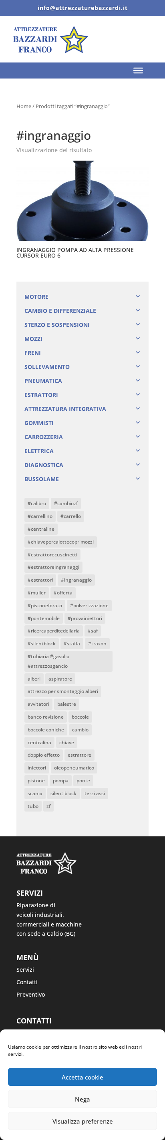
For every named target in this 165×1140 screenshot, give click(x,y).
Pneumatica (43, 381)
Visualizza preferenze (82, 1121)
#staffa (72, 643)
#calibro (37, 503)
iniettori (37, 767)
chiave (66, 742)
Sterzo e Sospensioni (57, 324)
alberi (34, 678)
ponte (83, 780)
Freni (32, 353)
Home (23, 106)
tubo (33, 806)
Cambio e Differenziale (60, 310)
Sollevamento (47, 367)
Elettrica (39, 451)
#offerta (63, 592)
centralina (39, 742)
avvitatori (38, 704)
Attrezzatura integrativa (65, 409)
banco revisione (46, 716)
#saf (93, 630)
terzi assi (95, 793)
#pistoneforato (45, 605)
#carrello (70, 516)
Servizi (25, 969)
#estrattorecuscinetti (52, 554)
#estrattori (40, 579)
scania (35, 793)
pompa (60, 780)
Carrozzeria (43, 437)
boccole (80, 716)
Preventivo (30, 994)
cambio (80, 729)
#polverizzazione (89, 605)
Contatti (27, 982)
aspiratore (60, 678)
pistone (36, 780)
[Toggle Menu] (138, 70)
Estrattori (41, 395)
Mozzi (33, 338)
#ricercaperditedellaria (54, 630)
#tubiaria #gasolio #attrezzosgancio (48, 661)
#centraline (41, 529)
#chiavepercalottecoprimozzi (61, 541)
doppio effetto (44, 754)
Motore (36, 296)
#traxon (97, 643)
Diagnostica (43, 465)
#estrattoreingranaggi (53, 567)
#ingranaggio (76, 579)
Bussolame (41, 479)
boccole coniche (46, 729)
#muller (37, 592)
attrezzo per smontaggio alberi (63, 691)
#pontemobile (44, 618)
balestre (66, 704)
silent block (63, 793)
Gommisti (39, 423)
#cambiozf (66, 503)
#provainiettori (85, 618)
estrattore (79, 754)
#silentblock (42, 643)
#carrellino (40, 516)
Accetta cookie (82, 1077)
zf (48, 806)
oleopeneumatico (74, 767)
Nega (82, 1099)
